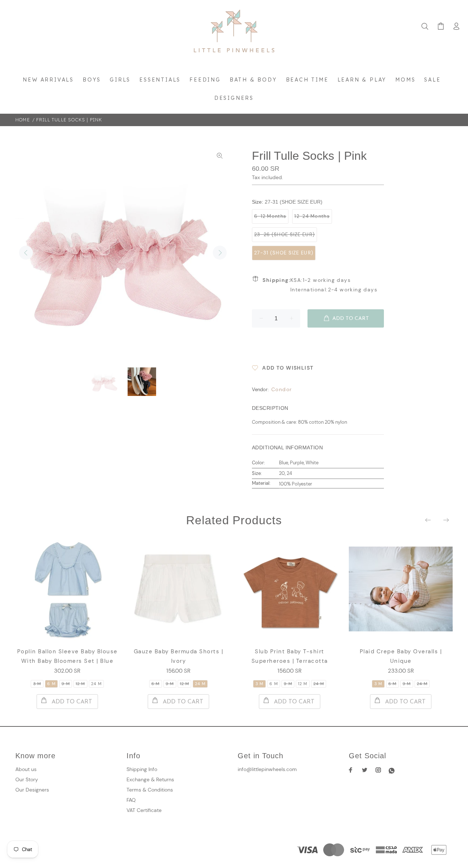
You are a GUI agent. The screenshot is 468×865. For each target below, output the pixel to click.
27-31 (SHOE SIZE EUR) (283, 253)
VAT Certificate (144, 810)
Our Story (26, 779)
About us (26, 769)
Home (22, 119)
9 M (65, 683)
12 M (80, 683)
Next (220, 253)
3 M (37, 683)
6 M (51, 683)
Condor (281, 389)
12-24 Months (312, 216)
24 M (96, 683)
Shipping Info (142, 769)
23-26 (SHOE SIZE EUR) (284, 234)
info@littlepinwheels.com (267, 769)
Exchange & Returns (150, 779)
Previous (26, 253)
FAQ (131, 800)
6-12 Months (270, 216)
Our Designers (32, 789)
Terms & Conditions (150, 789)
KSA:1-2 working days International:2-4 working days (320, 285)
